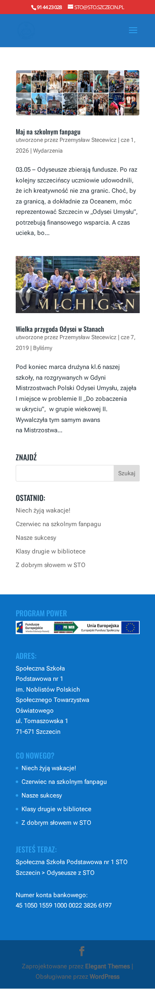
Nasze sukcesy (36, 537)
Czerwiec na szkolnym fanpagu (58, 524)
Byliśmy (42, 348)
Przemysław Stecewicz (88, 139)
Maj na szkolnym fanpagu (48, 131)
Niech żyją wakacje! (43, 510)
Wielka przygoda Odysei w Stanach (60, 329)
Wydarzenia (48, 150)
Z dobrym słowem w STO (51, 565)
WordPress (104, 976)
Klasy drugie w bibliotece (51, 551)
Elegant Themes (107, 966)
